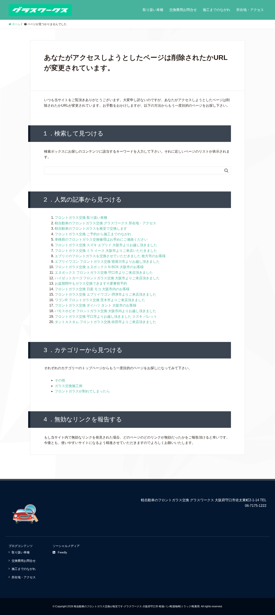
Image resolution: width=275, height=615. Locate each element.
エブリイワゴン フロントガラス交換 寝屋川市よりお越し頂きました (107, 261)
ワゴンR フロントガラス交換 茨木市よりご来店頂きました (100, 300)
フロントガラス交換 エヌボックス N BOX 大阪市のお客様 (99, 267)
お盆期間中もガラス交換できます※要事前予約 (91, 283)
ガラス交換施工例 (68, 386)
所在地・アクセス (250, 10)
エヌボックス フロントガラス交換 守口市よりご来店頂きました (104, 272)
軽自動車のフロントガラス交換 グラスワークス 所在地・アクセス (105, 223)
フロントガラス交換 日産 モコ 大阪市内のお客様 (92, 289)
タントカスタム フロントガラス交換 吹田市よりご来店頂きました (105, 322)
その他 (60, 380)
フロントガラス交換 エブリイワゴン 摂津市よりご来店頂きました (105, 294)
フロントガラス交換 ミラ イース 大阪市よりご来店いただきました (106, 250)
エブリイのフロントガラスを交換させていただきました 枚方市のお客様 (110, 256)
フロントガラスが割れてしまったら (82, 391)
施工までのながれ (216, 10)
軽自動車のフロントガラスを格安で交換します (91, 228)
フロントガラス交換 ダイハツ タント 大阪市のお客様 (95, 305)
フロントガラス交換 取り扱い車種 (81, 217)
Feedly (62, 552)
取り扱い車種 (153, 10)
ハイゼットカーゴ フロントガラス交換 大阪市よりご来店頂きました (107, 278)
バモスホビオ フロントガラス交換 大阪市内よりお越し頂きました (105, 311)
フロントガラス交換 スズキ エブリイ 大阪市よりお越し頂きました (106, 245)
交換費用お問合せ (183, 10)
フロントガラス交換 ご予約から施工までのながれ (93, 234)
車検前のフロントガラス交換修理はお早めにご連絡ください (101, 239)
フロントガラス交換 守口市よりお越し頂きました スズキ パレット (106, 316)
